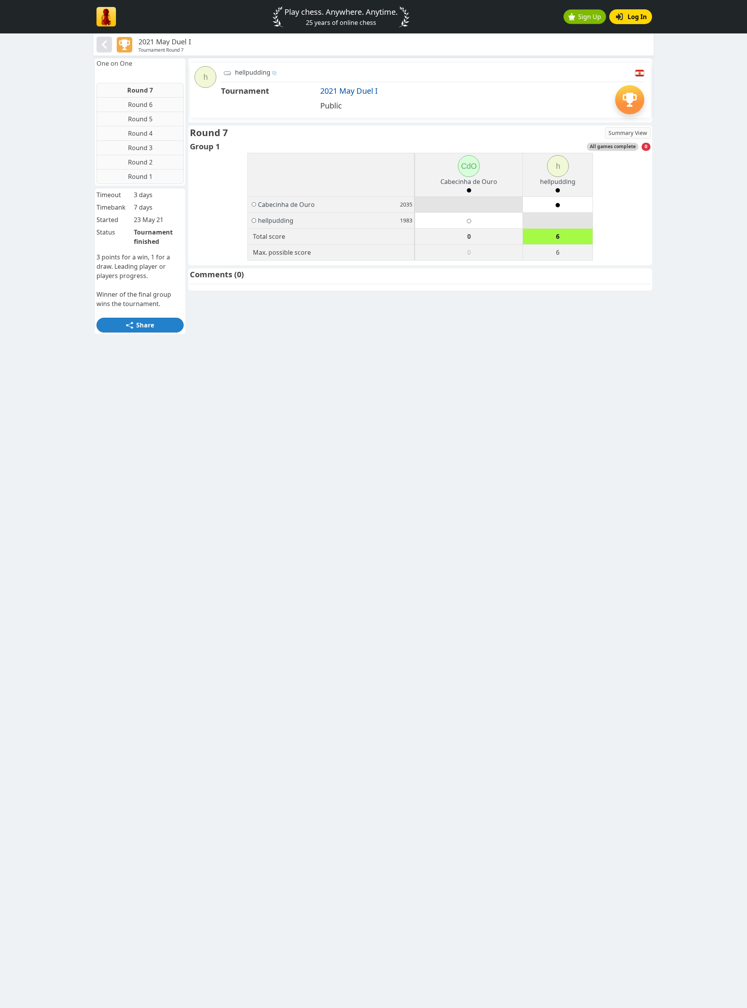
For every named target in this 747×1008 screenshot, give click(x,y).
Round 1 (140, 176)
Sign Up (589, 16)
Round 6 (140, 104)
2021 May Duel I (349, 91)
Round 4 (140, 133)
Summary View (627, 132)
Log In (637, 16)
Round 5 (140, 119)
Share (145, 325)
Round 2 (140, 162)
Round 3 (140, 148)
